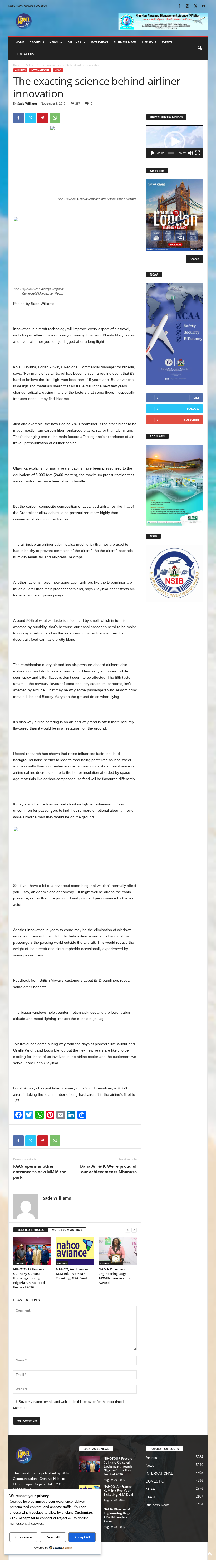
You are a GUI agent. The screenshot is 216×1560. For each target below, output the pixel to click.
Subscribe (191, 420)
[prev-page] (127, 1230)
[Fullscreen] (197, 153)
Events (167, 42)
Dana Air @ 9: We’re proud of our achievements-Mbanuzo (108, 1168)
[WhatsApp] (55, 118)
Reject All (53, 1537)
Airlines (74, 42)
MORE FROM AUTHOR (67, 1230)
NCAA (150, 1489)
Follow (193, 408)
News (53, 42)
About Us (37, 42)
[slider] (171, 153)
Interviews (99, 42)
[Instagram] (187, 6)
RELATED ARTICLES (30, 1230)
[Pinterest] (42, 118)
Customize (23, 1537)
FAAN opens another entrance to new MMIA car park (39, 1171)
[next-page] (134, 1230)
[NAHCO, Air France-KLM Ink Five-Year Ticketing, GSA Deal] (75, 1251)
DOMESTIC (155, 1481)
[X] (195, 6)
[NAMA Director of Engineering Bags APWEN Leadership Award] (118, 1251)
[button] (199, 48)
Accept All (82, 1537)
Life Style (149, 42)
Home (20, 42)
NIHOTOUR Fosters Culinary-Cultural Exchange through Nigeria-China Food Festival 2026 (29, 1278)
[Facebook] (179, 6)
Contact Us (25, 54)
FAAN (150, 1497)
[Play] (152, 153)
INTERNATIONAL (40, 70)
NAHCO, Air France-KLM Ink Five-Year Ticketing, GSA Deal (72, 1273)
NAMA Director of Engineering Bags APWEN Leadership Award (114, 1276)
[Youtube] (203, 6)
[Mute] (190, 153)
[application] (174, 141)
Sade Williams (27, 103)
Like (196, 397)
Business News (125, 42)
